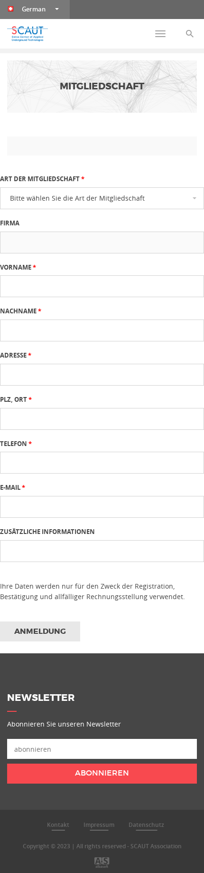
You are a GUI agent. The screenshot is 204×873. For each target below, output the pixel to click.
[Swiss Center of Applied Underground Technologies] (27, 33)
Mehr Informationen (40, 819)
